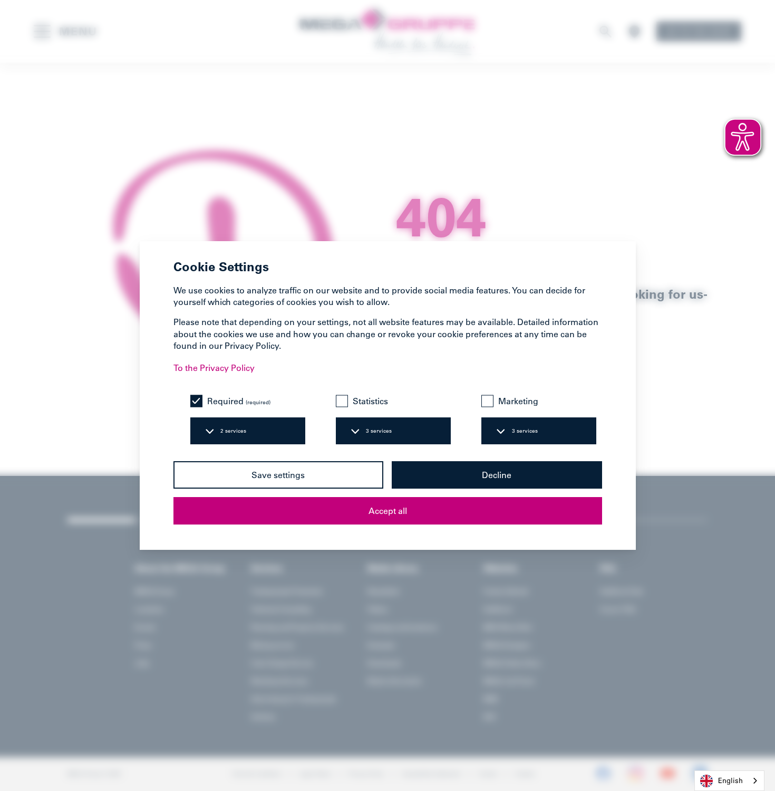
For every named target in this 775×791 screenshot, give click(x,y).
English (730, 780)
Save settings (278, 475)
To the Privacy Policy (214, 368)
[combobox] (729, 780)
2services (233, 430)
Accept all (388, 511)
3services (379, 430)
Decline (496, 475)
